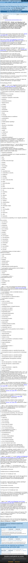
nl (23, 0)
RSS (6, 2)
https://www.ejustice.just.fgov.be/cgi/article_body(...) (13, 19)
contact (20, 2)
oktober (18, 8)
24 (13, 10)
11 (14, 8)
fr (26, 0)
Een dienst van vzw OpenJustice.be (14, 11)
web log (15, 2)
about (10, 2)
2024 (20, 10)
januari (16, 10)
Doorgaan (10, 561)
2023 (22, 8)
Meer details (17, 561)
